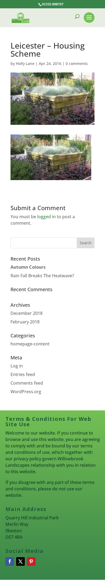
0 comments (77, 63)
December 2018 (26, 313)
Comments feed (26, 383)
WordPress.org (25, 392)
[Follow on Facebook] (9, 561)
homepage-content (30, 344)
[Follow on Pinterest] (31, 561)
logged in (46, 217)
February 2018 (25, 322)
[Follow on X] (20, 561)
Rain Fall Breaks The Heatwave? (42, 276)
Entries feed (22, 374)
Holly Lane (25, 63)
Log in (16, 366)
